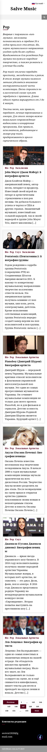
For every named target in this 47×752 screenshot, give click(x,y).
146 (16, 706)
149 (37, 706)
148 (30, 706)
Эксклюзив (21, 167)
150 (6, 711)
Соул (18, 252)
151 (13, 711)
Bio (7, 167)
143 (33, 702)
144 (40, 702)
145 (8, 706)
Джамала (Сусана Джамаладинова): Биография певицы (23, 547)
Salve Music (23, 8)
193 (26, 711)
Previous (11, 702)
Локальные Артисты (27, 357)
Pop (12, 167)
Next (37, 711)
